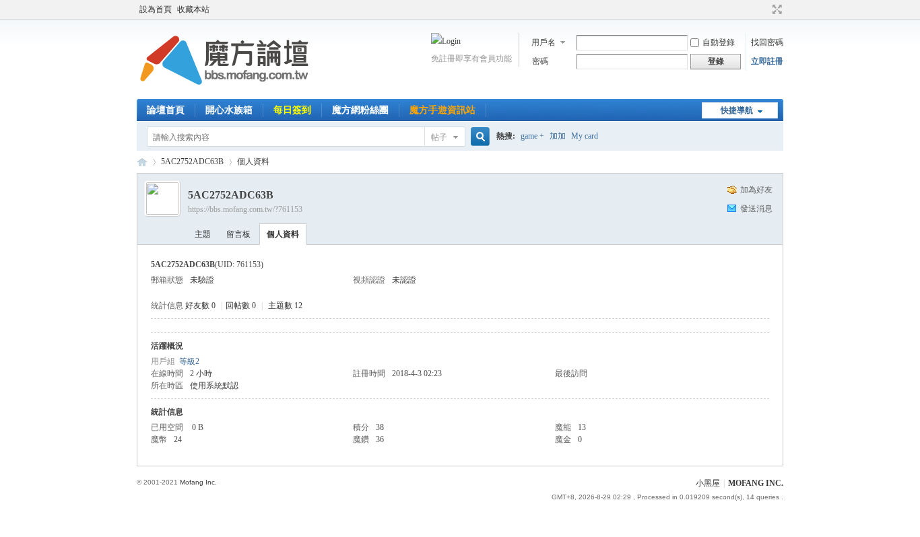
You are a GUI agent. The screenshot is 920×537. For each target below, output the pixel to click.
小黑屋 (708, 483)
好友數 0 (200, 305)
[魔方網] (224, 91)
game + (532, 136)
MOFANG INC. (755, 483)
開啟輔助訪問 (764, 9)
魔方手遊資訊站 (442, 110)
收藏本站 (193, 9)
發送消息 (756, 208)
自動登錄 (718, 42)
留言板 (238, 234)
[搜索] (478, 137)
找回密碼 (767, 42)
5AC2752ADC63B (192, 161)
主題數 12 (285, 305)
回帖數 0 (241, 305)
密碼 (540, 61)
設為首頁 (155, 9)
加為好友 (756, 189)
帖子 (439, 137)
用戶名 (543, 42)
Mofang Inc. (198, 482)
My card (584, 136)
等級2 (189, 361)
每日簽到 (292, 110)
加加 (558, 136)
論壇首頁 (166, 110)
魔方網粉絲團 (360, 110)
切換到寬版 (775, 9)
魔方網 (142, 162)
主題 (203, 234)
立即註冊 (767, 61)
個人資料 (283, 234)
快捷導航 (737, 110)
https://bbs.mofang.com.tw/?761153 (245, 209)
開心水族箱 (229, 110)
